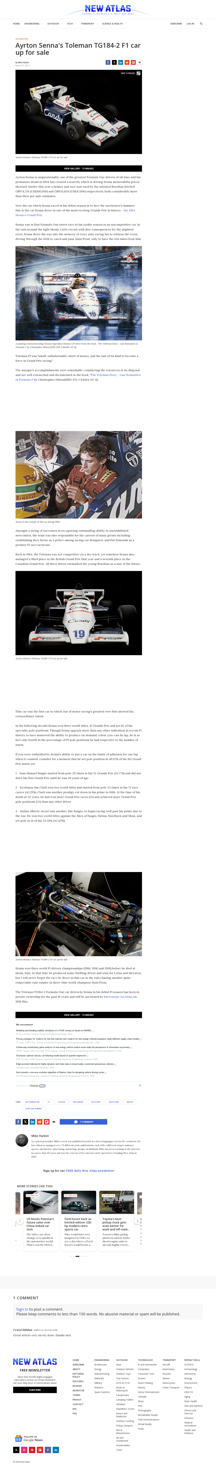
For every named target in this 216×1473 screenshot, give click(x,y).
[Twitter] (114, 62)
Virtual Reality (145, 1424)
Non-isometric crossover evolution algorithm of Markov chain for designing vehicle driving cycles (60, 1072)
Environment (190, 1382)
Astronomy (190, 1373)
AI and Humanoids (147, 1364)
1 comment (87, 1121)
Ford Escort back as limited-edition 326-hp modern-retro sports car (40, 1224)
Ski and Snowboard (122, 1439)
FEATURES (78, 1381)
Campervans (122, 1395)
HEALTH (188, 1392)
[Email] (139, 62)
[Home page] (108, 9)
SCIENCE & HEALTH (112, 23)
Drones (141, 1378)
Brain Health (190, 1401)
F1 (49, 1102)
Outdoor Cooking (125, 1420)
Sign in (22, 1309)
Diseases (189, 1417)
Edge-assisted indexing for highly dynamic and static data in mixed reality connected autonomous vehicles (65, 1064)
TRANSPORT (87, 23)
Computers (143, 1369)
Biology (188, 1378)
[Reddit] (127, 62)
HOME (16, 23)
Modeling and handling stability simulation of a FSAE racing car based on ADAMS (53, 1030)
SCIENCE (188, 1364)
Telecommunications (148, 1419)
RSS (75, 1408)
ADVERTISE (78, 1390)
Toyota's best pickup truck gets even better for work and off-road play (77, 1226)
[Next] (137, 1221)
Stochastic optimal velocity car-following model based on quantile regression (51, 1055)
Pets (140, 1405)
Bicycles (167, 1373)
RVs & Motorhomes (123, 1432)
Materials (99, 1378)
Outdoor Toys (123, 1373)
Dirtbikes (120, 1404)
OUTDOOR (53, 23)
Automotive (21, 39)
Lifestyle (142, 1396)
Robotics (98, 1387)
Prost (130, 1102)
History (96, 1102)
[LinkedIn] (120, 62)
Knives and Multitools (121, 1415)
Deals (141, 1428)
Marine (166, 1378)
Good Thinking (145, 1382)
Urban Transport (171, 1387)
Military (98, 1382)
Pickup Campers (124, 1425)
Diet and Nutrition (193, 1405)
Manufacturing (101, 1373)
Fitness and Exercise (190, 1412)
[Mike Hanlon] (21, 1140)
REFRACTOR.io (192, 1359)
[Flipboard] (133, 62)
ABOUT (76, 1369)
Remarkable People (148, 1414)
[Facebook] (108, 62)
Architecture (100, 1364)
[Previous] (20, 1221)
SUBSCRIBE (176, 23)
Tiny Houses (122, 1378)
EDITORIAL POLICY (78, 1375)
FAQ (75, 1413)
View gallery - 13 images (79, 168)
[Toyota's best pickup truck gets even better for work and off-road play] (78, 1202)
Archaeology (190, 1369)
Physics (188, 1387)
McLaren (78, 1102)
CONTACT (78, 1404)
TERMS (76, 1395)
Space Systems (102, 1392)
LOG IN (190, 23)
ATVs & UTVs (123, 1382)
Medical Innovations (190, 1424)
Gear (118, 1364)
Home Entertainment (148, 1392)
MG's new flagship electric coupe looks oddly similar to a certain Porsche (116, 1224)
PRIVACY (77, 1399)
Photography (144, 1410)
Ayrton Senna (33, 1108)
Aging (187, 1396)
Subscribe (35, 1389)
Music (141, 1401)
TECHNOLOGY (145, 1359)
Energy (97, 1369)
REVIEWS (77, 1385)
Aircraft (166, 1364)
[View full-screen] (138, 73)
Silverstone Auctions (118, 997)
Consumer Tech (146, 1373)
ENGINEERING (32, 23)
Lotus (61, 1102)
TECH (70, 23)
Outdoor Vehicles (125, 1369)
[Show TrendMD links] (140, 1085)
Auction (114, 1102)
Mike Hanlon (40, 1136)
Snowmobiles (123, 1445)
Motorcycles (169, 1382)
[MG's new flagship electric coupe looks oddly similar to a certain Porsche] (116, 1202)
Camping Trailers (124, 1399)
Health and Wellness (189, 1432)
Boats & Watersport (122, 1389)
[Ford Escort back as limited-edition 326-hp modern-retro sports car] (40, 1202)
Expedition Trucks (125, 1408)
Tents (119, 1449)
